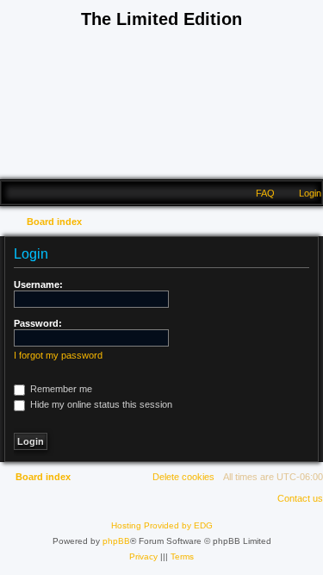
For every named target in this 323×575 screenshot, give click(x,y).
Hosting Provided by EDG (162, 525)
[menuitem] (302, 193)
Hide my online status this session (100, 404)
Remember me (60, 389)
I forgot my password (58, 355)
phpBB (116, 541)
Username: (38, 284)
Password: (38, 323)
